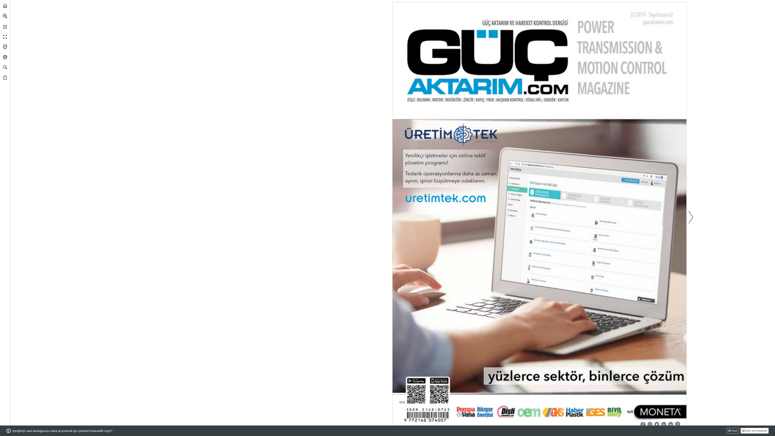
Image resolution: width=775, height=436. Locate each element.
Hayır (734, 430)
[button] (5, 16)
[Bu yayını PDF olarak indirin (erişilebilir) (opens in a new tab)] (5, 47)
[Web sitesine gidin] (658, 22)
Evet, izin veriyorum (756, 430)
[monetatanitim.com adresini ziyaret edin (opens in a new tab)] (5, 6)
